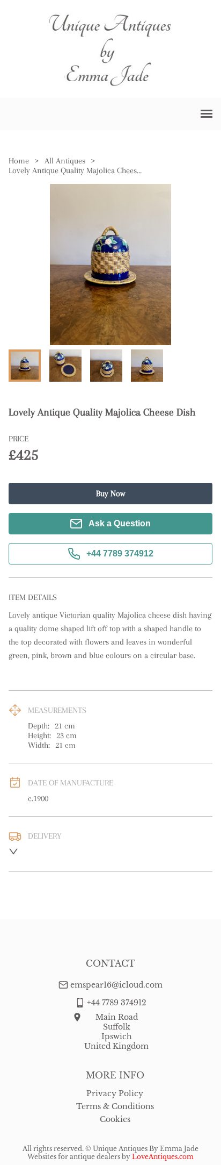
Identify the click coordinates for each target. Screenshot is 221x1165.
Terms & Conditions (115, 1106)
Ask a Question (120, 523)
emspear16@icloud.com (116, 985)
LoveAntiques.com (163, 1157)
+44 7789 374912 (119, 553)
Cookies (115, 1119)
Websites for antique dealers (73, 1157)
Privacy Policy (114, 1093)
